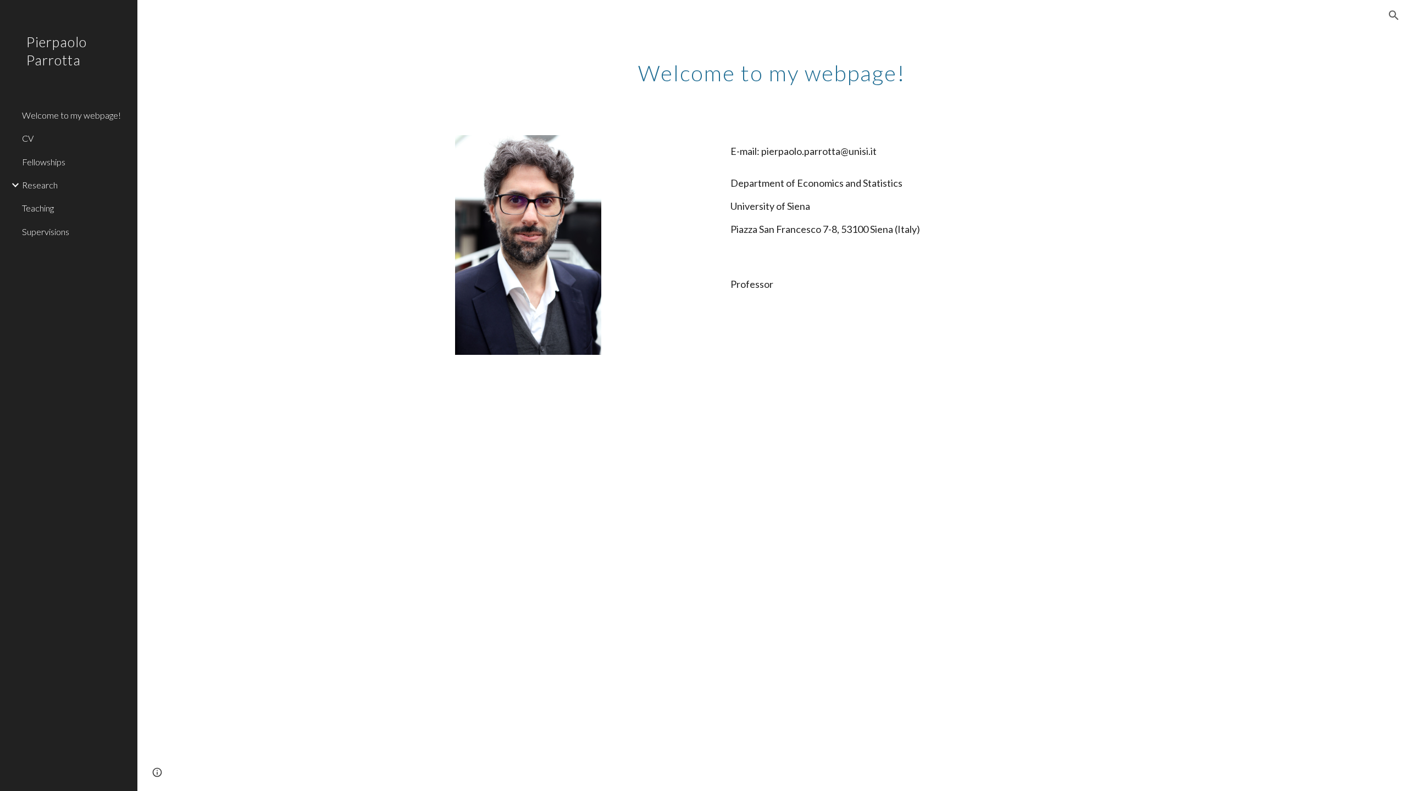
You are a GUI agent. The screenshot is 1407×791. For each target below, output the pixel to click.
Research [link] (40, 185)
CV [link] (28, 138)
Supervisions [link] (45, 231)
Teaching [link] (38, 208)
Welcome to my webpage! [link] (71, 115)
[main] (772, 68)
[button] (1394, 15)
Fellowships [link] (43, 162)
